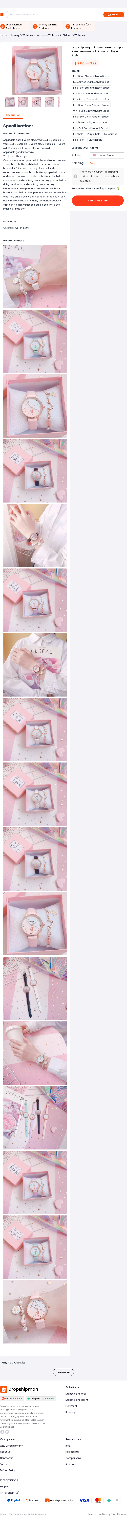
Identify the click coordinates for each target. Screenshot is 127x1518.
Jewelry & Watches (22, 35)
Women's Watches (48, 35)
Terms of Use (95, 1514)
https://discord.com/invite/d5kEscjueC (7, 1432)
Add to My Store (98, 200)
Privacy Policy (110, 1514)
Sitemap (122, 1514)
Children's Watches (74, 35)
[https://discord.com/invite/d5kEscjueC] (7, 1432)
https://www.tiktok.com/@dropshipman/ (2, 1432)
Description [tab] (13, 115)
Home (3, 35)
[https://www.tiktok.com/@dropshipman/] (2, 1432)
